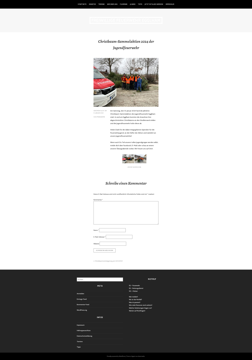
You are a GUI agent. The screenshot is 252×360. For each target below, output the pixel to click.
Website (96, 244)
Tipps (140, 4)
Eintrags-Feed (82, 299)
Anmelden (80, 294)
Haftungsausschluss (83, 330)
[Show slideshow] (134, 167)
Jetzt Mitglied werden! (154, 4)
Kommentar (98, 200)
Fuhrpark (123, 4)
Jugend (133, 4)
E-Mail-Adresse (99, 237)
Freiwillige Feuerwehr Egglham (126, 20)
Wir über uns (112, 4)
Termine (101, 4)
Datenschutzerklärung (84, 336)
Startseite (82, 4)
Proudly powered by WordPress (116, 356)
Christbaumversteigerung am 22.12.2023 (109, 261)
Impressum (170, 4)
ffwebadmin (101, 117)
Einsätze (92, 4)
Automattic (141, 356)
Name (96, 230)
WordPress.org (82, 310)
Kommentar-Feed (83, 304)
